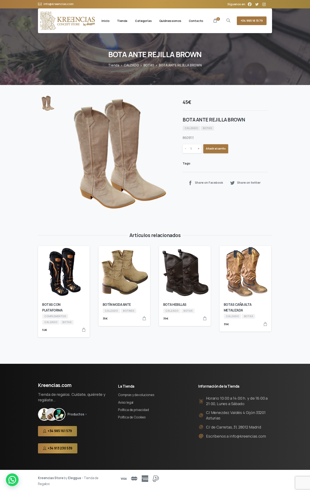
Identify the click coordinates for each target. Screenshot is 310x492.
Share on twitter (249, 183)
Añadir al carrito (216, 149)
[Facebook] (249, 4)
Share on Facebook (209, 183)
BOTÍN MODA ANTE (117, 304)
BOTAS (148, 65)
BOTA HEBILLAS (174, 304)
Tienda (113, 65)
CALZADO (131, 65)
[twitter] (256, 4)
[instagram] (264, 4)
